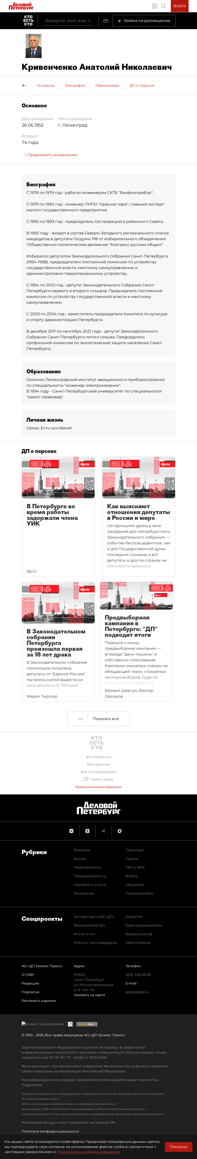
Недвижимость (87, 867)
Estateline (134, 916)
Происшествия (139, 893)
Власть (132, 876)
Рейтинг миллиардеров (95, 942)
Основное (46, 85)
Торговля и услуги (90, 884)
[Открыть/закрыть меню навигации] (155, 6)
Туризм (132, 858)
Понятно (178, 1147)
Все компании (98, 757)
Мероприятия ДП (89, 925)
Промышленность (90, 876)
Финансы (82, 850)
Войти (179, 6)
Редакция (30, 983)
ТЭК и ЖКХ (135, 867)
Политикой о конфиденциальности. (89, 1152)
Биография (75, 85)
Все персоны (98, 764)
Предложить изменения (52, 155)
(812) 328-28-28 (138, 974)
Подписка (30, 992)
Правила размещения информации (98, 787)
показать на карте (89, 995)
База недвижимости (144, 925)
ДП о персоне (142, 85)
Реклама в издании (39, 1000)
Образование (107, 85)
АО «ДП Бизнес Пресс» (42, 966)
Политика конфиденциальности (50, 1131)
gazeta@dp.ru (137, 992)
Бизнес (80, 858)
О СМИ (28, 974)
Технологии (84, 893)
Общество (135, 884)
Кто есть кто (84, 934)
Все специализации (99, 772)
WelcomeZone (138, 942)
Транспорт (135, 850)
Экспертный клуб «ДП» (94, 916)
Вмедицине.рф (139, 934)
